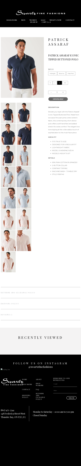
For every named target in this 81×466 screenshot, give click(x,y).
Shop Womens (39, 384)
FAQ (37, 389)
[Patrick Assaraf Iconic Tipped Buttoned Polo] (8, 123)
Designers (12, 20)
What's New (56, 20)
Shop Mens (27, 384)
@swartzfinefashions (40, 366)
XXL (65, 83)
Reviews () (6, 315)
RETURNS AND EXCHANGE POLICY (18, 293)
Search (34, 22)
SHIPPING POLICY (10, 304)
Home (24, 379)
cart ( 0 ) (46, 22)
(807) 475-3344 (7, 410)
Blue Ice (61, 73)
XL (59, 83)
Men (23, 20)
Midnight (52, 73)
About (39, 379)
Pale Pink (71, 73)
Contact (70, 20)
